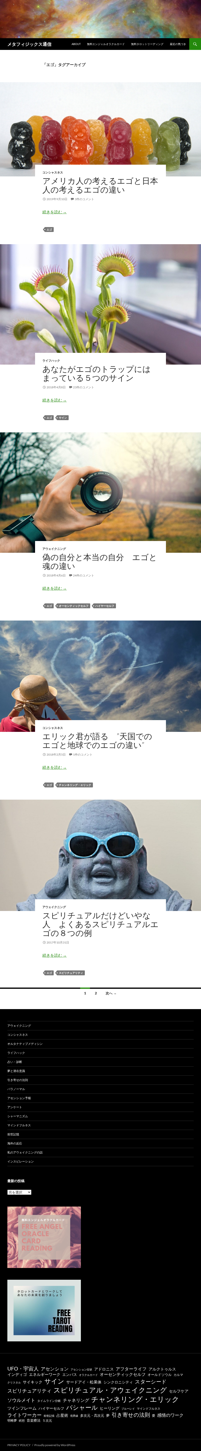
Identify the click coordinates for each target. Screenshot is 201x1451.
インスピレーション (20, 1161)
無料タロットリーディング (147, 44)
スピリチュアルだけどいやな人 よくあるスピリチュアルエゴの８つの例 (100, 924)
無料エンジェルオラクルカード (106, 44)
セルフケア (178, 1391)
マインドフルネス (19, 1125)
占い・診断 (14, 1062)
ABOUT (76, 44)
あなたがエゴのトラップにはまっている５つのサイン (96, 373)
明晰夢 (12, 1420)
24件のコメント (83, 575)
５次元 (47, 1420)
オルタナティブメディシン (25, 1044)
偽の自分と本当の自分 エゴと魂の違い (99, 561)
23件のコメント (83, 387)
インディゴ (17, 1374)
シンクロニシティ (118, 1382)
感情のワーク (170, 1415)
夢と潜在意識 (16, 1071)
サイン (63, 417)
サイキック (32, 1382)
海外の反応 (14, 1143)
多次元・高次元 (92, 1415)
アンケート (14, 1107)
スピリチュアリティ (71, 972)
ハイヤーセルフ (104, 605)
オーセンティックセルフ (73, 605)
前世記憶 (13, 1134)
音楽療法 (33, 1420)
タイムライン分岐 (49, 1401)
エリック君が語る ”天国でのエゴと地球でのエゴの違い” (97, 740)
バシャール (82, 1407)
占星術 (62, 1415)
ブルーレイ (128, 1408)
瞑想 (22, 1420)
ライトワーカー (24, 1415)
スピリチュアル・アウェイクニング (110, 1390)
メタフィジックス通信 (29, 44)
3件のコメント (84, 199)
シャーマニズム (17, 1116)
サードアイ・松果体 (83, 1382)
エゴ (49, 229)
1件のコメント (82, 754)
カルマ (178, 1375)
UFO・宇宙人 (23, 1368)
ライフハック (51, 360)
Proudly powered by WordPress (54, 1445)
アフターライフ (131, 1368)
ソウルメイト (21, 1400)
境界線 (74, 1415)
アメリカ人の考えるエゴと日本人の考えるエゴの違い (100, 185)
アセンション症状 (81, 1369)
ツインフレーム (22, 1408)
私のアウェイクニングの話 (25, 1152)
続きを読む (54, 211)
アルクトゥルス (162, 1369)
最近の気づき (178, 44)
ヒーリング (109, 1408)
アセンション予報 (19, 1098)
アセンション (55, 1368)
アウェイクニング (54, 549)
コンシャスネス (52, 172)
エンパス (69, 1374)
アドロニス (104, 1369)
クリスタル (14, 1382)
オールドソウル (160, 1374)
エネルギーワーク (44, 1374)
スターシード (151, 1381)
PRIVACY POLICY (19, 1445)
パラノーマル (16, 1089)
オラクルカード (88, 1374)
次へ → (111, 993)
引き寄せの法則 (17, 1080)
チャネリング (76, 1400)
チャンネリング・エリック (75, 784)
